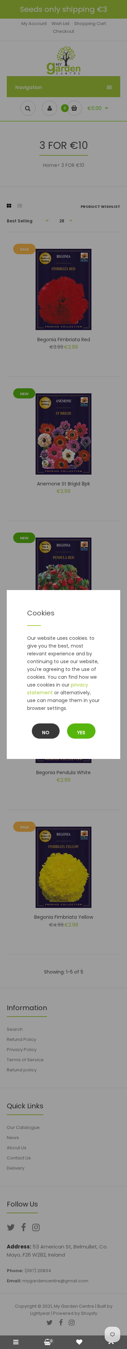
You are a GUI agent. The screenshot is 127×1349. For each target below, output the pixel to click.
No (45, 732)
